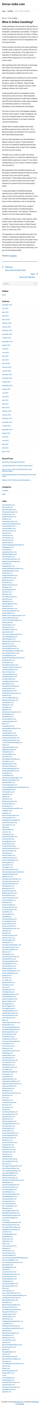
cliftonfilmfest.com (8, 684)
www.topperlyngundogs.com (11, 1171)
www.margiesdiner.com (9, 1206)
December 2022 (7, 418)
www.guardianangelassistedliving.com (14, 1295)
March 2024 (6, 363)
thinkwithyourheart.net (9, 691)
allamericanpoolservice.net (10, 780)
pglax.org (5, 1020)
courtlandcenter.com (8, 1062)
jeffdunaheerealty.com (9, 1175)
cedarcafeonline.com (8, 526)
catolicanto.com (7, 799)
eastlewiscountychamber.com (11, 879)
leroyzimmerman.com (9, 1347)
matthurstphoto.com (8, 1316)
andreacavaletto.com (9, 818)
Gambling (13, 256)
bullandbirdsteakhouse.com (11, 1213)
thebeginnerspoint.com (9, 858)
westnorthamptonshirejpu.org (11, 620)
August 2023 (6, 389)
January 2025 (6, 327)
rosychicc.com (6, 832)
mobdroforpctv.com (8, 844)
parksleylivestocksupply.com (11, 820)
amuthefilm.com (7, 912)
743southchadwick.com (9, 669)
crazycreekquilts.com (9, 900)
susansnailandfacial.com (10, 1161)
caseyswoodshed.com (9, 1086)
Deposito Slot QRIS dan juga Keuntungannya (16, 480)
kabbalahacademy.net (9, 749)
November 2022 (7, 422)
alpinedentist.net (7, 601)
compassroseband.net (9, 1102)
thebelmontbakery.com (9, 554)
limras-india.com (7, 507)
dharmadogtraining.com (10, 1370)
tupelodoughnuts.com (9, 733)
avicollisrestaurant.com (9, 1067)
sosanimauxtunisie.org (9, 596)
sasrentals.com (7, 756)
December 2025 (7, 305)
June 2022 (5, 440)
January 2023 (6, 415)
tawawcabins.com (8, 702)
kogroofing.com (7, 599)
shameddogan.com (8, 1128)
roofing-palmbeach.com (9, 674)
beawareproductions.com (10, 947)
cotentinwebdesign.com (9, 637)
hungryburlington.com (9, 968)
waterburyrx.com (7, 1074)
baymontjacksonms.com (10, 1015)
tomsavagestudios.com (9, 785)
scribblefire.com (7, 811)
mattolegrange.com (8, 992)
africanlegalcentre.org (9, 921)
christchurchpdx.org (8, 905)
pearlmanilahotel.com (9, 589)
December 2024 (7, 330)
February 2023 (6, 411)
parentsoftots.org (7, 1130)
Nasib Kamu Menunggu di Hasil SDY (13, 462)
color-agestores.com (8, 825)
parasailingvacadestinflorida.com (12, 1328)
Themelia (21, 1404)
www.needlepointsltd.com (10, 1211)
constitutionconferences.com (11, 1093)
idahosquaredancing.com (10, 700)
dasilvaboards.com (8, 886)
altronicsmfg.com (7, 540)
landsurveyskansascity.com (11, 1194)
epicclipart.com (7, 587)
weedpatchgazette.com (9, 721)
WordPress (35, 1402)
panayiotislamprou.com (9, 608)
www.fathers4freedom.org (10, 1168)
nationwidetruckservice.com (11, 1051)
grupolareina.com (7, 632)
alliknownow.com (7, 876)
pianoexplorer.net (7, 1265)
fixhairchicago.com (8, 1088)
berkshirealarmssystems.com (11, 712)
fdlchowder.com (7, 1208)
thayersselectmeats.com (10, 1114)
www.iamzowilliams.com (10, 1260)
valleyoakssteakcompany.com (11, 1083)
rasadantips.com (7, 535)
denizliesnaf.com (7, 1090)
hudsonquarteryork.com (10, 1286)
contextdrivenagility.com (10, 949)
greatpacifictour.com (8, 1055)
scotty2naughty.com (8, 940)
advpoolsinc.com (7, 1076)
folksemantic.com (7, 705)
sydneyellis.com (7, 773)
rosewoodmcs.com (8, 1250)
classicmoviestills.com (9, 851)
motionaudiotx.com (8, 1373)
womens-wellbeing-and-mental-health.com (15, 787)
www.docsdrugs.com (9, 1203)
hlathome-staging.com (9, 766)
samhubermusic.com (8, 1389)
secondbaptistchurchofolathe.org (12, 1363)
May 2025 (5, 312)
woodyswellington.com (9, 1279)
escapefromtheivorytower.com (12, 667)
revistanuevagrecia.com (9, 935)
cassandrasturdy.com (9, 846)
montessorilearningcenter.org (11, 1309)
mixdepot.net (6, 1248)
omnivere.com (6, 533)
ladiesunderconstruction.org (11, 641)
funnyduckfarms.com (9, 1340)
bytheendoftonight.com (9, 836)
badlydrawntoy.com (8, 1147)
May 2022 (5, 444)
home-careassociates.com (10, 815)
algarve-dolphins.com (9, 1001)
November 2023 (7, 378)
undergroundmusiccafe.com (11, 1387)
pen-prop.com (6, 1163)
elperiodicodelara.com (9, 509)
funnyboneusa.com (8, 1036)
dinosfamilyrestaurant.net (10, 648)
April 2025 (5, 316)
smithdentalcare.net (8, 1385)
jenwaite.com (6, 1342)
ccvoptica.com (6, 1232)
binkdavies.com (7, 902)
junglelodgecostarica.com (10, 994)
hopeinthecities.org (8, 839)
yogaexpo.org (6, 813)
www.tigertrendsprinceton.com (12, 1166)
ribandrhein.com (7, 794)
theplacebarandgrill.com (10, 1072)
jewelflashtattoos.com (9, 578)
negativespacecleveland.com (11, 1022)
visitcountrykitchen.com (9, 999)
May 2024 (5, 356)
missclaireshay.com (8, 505)
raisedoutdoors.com (8, 688)
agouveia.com (6, 1361)
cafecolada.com (7, 853)
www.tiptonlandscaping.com (11, 1227)
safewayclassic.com (8, 556)
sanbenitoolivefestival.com (10, 848)
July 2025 (5, 308)
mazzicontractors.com (9, 1272)
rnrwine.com (6, 1354)
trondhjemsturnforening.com (11, 1297)
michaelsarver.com (8, 761)
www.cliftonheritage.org (10, 1218)
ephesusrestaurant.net (9, 1276)
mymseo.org (6, 1366)
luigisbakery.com (7, 1236)
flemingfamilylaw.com (9, 1352)
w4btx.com (5, 745)
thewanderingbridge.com (10, 961)
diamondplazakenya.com (10, 1300)
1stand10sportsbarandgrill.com (12, 742)
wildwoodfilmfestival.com (10, 618)
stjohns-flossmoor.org (9, 1034)
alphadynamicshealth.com (10, 1333)
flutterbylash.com (7, 1335)
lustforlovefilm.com (8, 914)
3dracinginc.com (7, 867)
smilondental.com (7, 752)
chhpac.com (6, 1368)
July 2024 (5, 349)
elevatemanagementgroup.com (12, 1345)
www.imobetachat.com (9, 1142)
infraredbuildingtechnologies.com (12, 651)
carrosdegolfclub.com (9, 655)
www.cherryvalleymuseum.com (12, 634)
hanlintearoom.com (8, 1338)
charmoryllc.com (7, 865)
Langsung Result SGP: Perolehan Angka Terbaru (17, 465)
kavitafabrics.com (8, 1043)
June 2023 (5, 396)
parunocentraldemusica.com (11, 1293)
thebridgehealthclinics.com (10, 1123)
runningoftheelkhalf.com (10, 1173)
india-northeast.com (8, 672)
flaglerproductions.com (9, 893)
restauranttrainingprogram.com (12, 778)
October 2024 (6, 338)
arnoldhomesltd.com (8, 679)
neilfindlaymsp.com (8, 1065)
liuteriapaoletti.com (8, 1025)
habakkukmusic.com (8, 1152)
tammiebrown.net (7, 985)
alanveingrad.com (8, 1004)
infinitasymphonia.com (9, 919)
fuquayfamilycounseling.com (11, 1359)
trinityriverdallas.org (8, 804)
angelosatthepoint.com (9, 1079)
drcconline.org (6, 1069)
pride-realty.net (7, 1330)
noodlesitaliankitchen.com (10, 571)
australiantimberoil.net (9, 646)
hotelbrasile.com (7, 622)
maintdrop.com (7, 592)
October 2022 (6, 426)
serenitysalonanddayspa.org (11, 524)
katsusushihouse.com (9, 923)
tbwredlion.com (7, 1302)
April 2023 (5, 404)
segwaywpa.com (7, 1119)
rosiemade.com (7, 731)
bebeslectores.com (8, 644)
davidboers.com (7, 1140)
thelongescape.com (8, 989)
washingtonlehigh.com (9, 1234)
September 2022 (7, 429)
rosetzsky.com (6, 930)
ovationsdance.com (8, 792)
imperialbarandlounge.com (10, 686)
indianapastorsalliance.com (11, 1081)
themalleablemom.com (9, 963)
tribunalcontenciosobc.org (10, 881)
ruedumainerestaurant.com (11, 928)
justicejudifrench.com (9, 959)
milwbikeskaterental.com (10, 1013)
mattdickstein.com (8, 1145)
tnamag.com (6, 1109)
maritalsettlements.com (9, 1011)
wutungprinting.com (8, 1008)
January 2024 (6, 371)
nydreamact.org (7, 573)
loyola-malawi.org (7, 829)
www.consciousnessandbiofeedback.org (15, 1258)
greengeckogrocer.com (9, 763)
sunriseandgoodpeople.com (11, 1027)
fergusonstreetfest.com (9, 1312)
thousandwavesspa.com (10, 1060)
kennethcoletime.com (9, 966)
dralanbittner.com (7, 716)
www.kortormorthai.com (10, 1187)
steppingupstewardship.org (11, 1229)
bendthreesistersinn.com (10, 1032)
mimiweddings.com (8, 1380)
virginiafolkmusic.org (8, 789)
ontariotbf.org (6, 564)
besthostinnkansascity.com (11, 1382)
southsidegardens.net (9, 1267)
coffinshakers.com (8, 954)
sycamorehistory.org (8, 1253)
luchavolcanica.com (8, 1046)
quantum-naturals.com (9, 1307)
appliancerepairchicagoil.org (11, 561)
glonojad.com (6, 933)
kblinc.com (5, 723)
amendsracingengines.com (10, 1185)
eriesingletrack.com (8, 726)
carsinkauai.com (7, 1323)
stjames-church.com (8, 938)
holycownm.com (7, 1048)
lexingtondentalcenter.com (10, 771)
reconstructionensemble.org (11, 1041)
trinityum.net (6, 1269)
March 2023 (6, 407)
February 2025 (6, 323)
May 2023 (5, 400)
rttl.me (4, 1375)
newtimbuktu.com (8, 538)
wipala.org (5, 827)
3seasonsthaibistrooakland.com (12, 808)
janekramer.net (7, 975)
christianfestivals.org (8, 996)
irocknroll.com (6, 695)
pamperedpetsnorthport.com (11, 728)
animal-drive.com (7, 1107)
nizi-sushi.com (6, 978)
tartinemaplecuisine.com (10, 973)
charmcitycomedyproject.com (11, 945)
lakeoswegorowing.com (9, 1356)
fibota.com (5, 1288)
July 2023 (5, 393)
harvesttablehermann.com (10, 653)
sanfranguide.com (8, 862)
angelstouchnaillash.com (10, 747)
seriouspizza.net (7, 1100)
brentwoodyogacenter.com (10, 1225)
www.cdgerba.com (8, 1290)
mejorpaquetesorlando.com (11, 740)
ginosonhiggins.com (8, 1006)
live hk (4, 295)
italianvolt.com (6, 709)
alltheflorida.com (7, 1319)
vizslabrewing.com (8, 714)
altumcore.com (7, 1105)
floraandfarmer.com (8, 660)
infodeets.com (6, 519)
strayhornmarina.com (9, 891)
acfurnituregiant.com (9, 528)
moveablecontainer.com (9, 629)
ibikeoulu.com (6, 952)
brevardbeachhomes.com (10, 665)
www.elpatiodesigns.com (10, 1283)
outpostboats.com (8, 834)
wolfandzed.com (7, 1241)
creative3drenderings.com (10, 1133)
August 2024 (6, 345)
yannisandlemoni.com (9, 719)
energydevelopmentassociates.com (13, 658)
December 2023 (7, 374)
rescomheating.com (8, 1378)
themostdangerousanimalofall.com (13, 872)
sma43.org (5, 1220)
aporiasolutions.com (8, 1116)
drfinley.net (5, 1349)
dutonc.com (6, 987)
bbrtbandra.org (7, 582)
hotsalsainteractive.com (9, 521)
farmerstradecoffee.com (10, 1135)
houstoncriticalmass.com (10, 869)
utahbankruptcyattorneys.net (11, 693)
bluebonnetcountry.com (9, 585)
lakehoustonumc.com (9, 1149)
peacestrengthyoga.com (10, 1178)
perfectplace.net (7, 806)
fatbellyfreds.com (7, 1281)
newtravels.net (6, 549)
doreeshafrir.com (7, 942)
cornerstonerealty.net (9, 1255)
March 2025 (6, 319)
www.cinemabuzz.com (9, 1246)
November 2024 (7, 334)
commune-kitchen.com (9, 909)
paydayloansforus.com (9, 552)
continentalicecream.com (10, 898)
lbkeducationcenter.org (9, 801)
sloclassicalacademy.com (10, 883)
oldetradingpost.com (8, 639)
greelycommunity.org (8, 926)
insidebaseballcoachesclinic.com (12, 1321)
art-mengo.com (7, 980)
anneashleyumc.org (8, 1192)
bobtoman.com (7, 594)
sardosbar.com (7, 707)
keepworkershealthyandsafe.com (12, 568)
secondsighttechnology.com (11, 759)
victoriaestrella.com (8, 1058)
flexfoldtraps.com (7, 1182)
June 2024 (5, 352)
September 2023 (7, 385)
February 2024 (6, 367)
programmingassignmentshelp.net (13, 545)
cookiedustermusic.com (9, 1039)
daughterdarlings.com (9, 516)
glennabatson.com (8, 888)
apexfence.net (6, 1392)
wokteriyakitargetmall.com (10, 768)
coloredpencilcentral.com (10, 681)
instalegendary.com (8, 566)
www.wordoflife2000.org (10, 698)
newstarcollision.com (9, 754)
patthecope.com (7, 1095)
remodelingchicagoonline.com (11, 1222)
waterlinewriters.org (8, 1126)
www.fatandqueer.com (9, 1189)
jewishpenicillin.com (8, 782)
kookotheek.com (7, 606)
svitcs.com (5, 1098)
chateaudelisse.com (8, 613)
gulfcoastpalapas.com (9, 1121)
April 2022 (5, 448)
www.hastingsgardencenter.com (12, 1262)
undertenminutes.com (9, 531)
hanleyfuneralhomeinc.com (10, 738)
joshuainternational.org (9, 1159)
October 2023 (6, 382)
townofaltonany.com (8, 1018)
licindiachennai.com (8, 514)
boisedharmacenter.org (9, 822)
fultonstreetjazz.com (8, 625)
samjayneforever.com (9, 1314)
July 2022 (5, 437)
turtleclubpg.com (7, 1053)
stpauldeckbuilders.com (9, 1196)
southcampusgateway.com (10, 611)
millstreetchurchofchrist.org (11, 1326)
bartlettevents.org (8, 627)
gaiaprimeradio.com (8, 982)
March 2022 (6, 451)
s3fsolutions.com (7, 662)
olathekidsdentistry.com (9, 735)
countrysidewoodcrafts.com (11, 559)
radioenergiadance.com (9, 604)
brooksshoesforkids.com (10, 1112)
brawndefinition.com (8, 895)
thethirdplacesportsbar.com (11, 1274)
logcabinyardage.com (9, 1138)
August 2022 (6, 433)
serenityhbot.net (7, 1156)
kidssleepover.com (8, 547)
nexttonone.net (7, 1154)
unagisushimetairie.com (9, 575)
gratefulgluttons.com (9, 841)
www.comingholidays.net (10, 860)
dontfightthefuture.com (9, 676)
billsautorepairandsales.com (11, 1305)
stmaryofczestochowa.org (10, 956)
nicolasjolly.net (6, 916)
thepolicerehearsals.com (10, 874)
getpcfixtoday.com (8, 580)
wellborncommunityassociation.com (13, 615)
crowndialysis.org (7, 775)
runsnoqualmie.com (8, 1201)
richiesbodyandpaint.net (10, 512)
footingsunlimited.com (9, 1199)
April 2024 (5, 360)
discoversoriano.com (8, 855)
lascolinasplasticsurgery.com (11, 1215)
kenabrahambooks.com (9, 907)
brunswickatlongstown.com (11, 971)
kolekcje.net (6, 796)
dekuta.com (6, 1243)
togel (3, 494)
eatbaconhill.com (7, 542)
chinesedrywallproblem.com (11, 1029)
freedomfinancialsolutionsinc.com (13, 1180)
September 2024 (7, 341)
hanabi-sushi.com (7, 1239)
